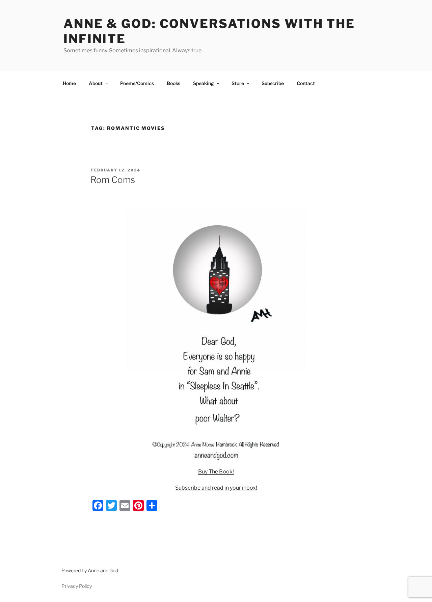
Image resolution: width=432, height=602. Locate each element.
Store (238, 83)
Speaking (203, 83)
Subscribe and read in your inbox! (216, 488)
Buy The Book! (216, 471)
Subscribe (273, 83)
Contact (306, 83)
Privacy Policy (76, 586)
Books (173, 83)
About (96, 83)
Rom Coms (112, 179)
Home (69, 83)
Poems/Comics (137, 83)
